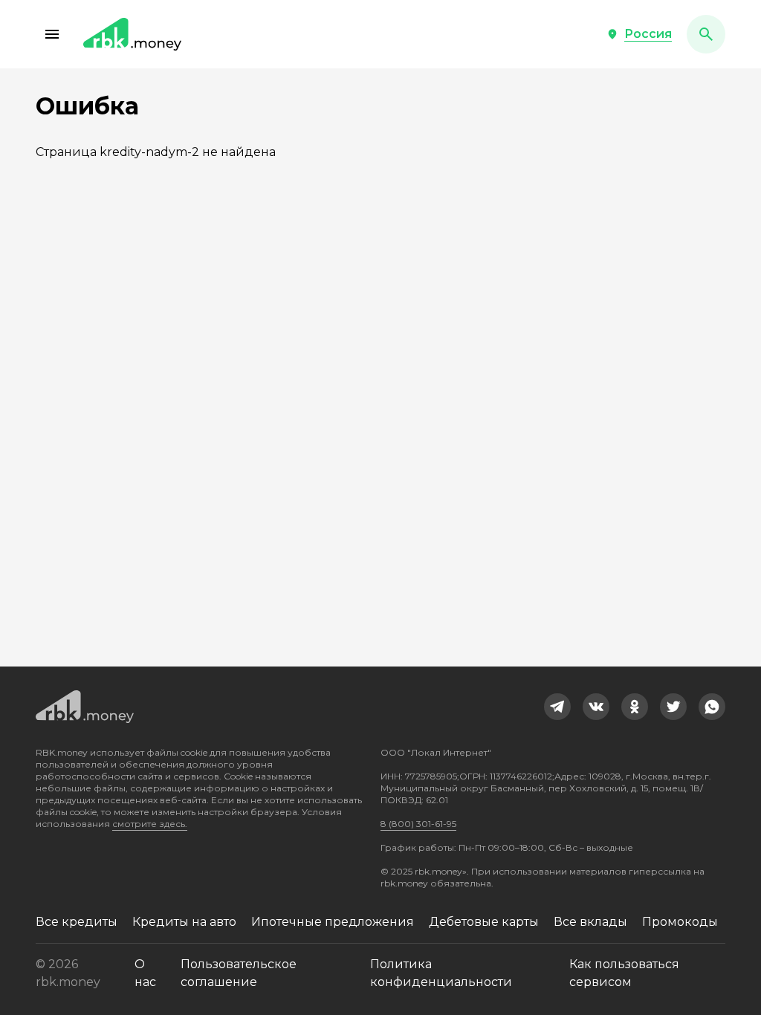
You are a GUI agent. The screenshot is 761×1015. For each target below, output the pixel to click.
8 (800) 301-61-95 (418, 823)
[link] (557, 706)
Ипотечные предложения (332, 922)
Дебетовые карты (484, 922)
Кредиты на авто (184, 922)
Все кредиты (76, 922)
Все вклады (590, 922)
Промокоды (680, 922)
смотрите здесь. (149, 823)
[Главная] (132, 34)
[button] (52, 34)
